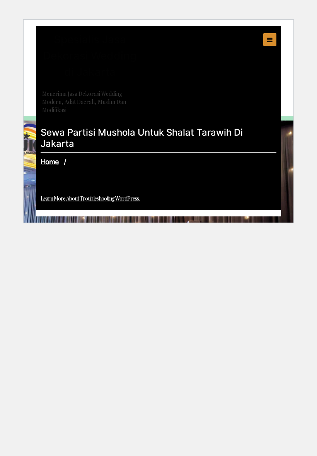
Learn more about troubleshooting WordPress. (90, 198)
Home (50, 162)
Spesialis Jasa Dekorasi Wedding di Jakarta (89, 55)
